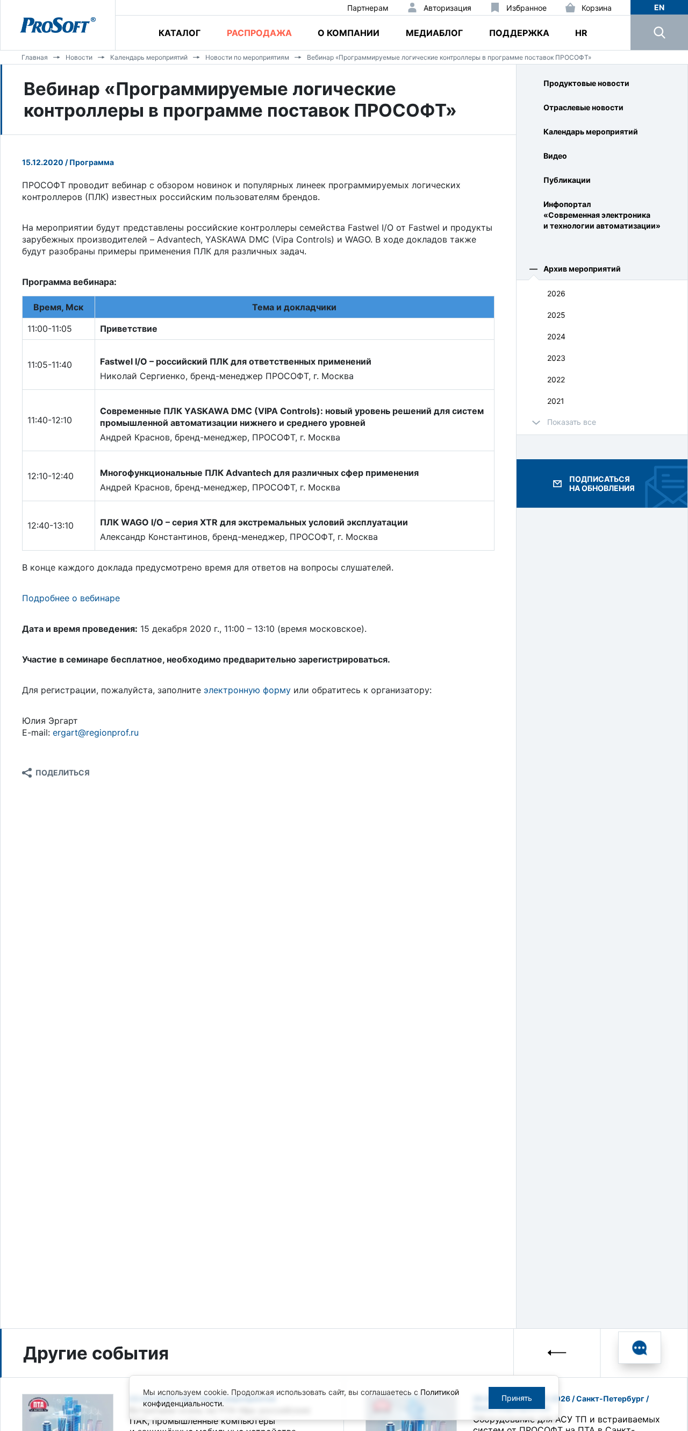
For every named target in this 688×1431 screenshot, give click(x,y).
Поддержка (519, 32)
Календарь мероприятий (149, 57)
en (659, 7)
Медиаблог (434, 32)
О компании (348, 32)
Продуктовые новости (586, 83)
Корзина (597, 7)
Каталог (179, 32)
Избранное (526, 7)
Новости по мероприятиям (247, 57)
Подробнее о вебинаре (71, 598)
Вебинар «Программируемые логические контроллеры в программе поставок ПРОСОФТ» (449, 57)
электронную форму (247, 690)
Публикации (567, 179)
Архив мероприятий (582, 268)
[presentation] (557, 1352)
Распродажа (259, 32)
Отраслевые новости (583, 107)
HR (581, 32)
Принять (516, 1397)
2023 (556, 357)
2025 (556, 314)
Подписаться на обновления (602, 483)
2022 (556, 379)
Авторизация (447, 7)
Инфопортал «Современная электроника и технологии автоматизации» (602, 215)
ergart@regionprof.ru (96, 732)
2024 (556, 336)
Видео (555, 155)
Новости (79, 57)
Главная (35, 57)
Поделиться (62, 772)
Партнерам (368, 7)
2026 (556, 293)
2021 (555, 400)
